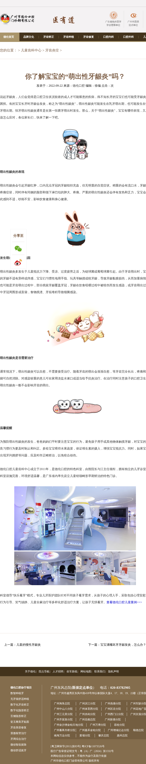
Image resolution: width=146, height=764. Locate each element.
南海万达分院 (62, 735)
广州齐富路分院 (63, 719)
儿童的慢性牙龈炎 (28, 644)
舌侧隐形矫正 (18, 716)
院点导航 (44, 671)
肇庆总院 (103, 735)
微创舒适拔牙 (18, 750)
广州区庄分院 (113, 708)
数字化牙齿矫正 (19, 704)
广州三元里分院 (63, 714)
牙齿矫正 (48, 36)
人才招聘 (58, 671)
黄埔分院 (84, 735)
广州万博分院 (98, 724)
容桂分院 (119, 724)
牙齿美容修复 (18, 727)
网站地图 (85, 671)
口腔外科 (128, 36)
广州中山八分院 (63, 708)
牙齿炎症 (52, 50)
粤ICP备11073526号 (93, 746)
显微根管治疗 (18, 733)
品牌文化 (28, 36)
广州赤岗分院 (87, 714)
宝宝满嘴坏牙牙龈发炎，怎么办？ (123, 644)
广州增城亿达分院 (118, 730)
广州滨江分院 (87, 703)
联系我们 (99, 671)
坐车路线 (72, 671)
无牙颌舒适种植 (19, 699)
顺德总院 (138, 730)
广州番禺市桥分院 (64, 730)
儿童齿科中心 (31, 50)
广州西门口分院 (114, 714)
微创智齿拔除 (18, 744)
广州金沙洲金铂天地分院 (68, 724)
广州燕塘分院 (113, 703)
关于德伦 (30, 671)
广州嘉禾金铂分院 (90, 730)
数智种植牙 (17, 693)
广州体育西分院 (88, 708)
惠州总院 (122, 735)
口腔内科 (108, 36)
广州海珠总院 (62, 703)
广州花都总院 (87, 719)
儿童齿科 (18, 469)
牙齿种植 (68, 36)
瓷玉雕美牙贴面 (19, 721)
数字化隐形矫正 (19, 710)
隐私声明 (113, 671)
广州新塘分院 (113, 719)
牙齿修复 (88, 36)
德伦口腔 (79, 85)
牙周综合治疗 (18, 739)
